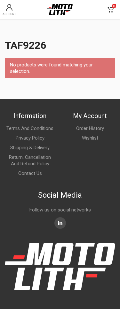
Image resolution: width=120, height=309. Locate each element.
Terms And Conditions (29, 128)
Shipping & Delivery (30, 147)
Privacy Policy (30, 138)
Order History (90, 128)
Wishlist (90, 138)
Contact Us (30, 173)
